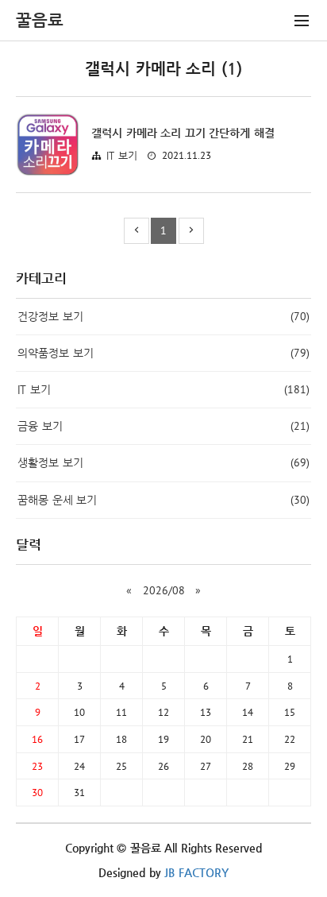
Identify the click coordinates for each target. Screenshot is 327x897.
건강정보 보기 (163, 316)
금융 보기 (163, 426)
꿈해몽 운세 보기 (163, 500)
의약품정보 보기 (163, 353)
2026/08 (164, 590)
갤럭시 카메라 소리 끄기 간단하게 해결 (183, 132)
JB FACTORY (196, 872)
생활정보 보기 (163, 462)
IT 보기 (121, 155)
